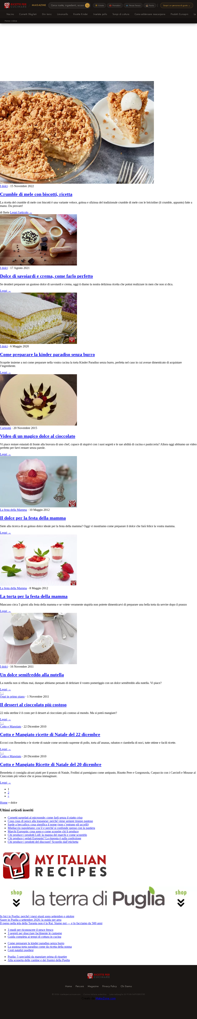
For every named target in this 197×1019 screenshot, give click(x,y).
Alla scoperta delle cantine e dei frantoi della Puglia (39, 960)
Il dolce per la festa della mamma (33, 517)
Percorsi (80, 986)
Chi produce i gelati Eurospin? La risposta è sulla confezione (44, 838)
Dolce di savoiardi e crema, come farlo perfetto (46, 276)
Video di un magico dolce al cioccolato (37, 436)
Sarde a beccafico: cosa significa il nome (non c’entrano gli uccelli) (48, 824)
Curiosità (5, 428)
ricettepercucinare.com (70, 994)
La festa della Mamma (13, 509)
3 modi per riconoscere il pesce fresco (30, 929)
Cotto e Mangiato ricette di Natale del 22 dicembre (50, 734)
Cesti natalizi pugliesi (20, 950)
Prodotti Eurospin (179, 14)
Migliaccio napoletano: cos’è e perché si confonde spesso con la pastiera (51, 828)
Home (7, 20)
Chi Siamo (126, 986)
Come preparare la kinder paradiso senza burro (47, 354)
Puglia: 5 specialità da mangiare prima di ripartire (37, 956)
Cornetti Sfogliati (28, 14)
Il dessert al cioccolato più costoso (33, 704)
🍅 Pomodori (115, 5)
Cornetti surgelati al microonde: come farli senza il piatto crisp (45, 817)
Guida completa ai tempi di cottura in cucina (34, 936)
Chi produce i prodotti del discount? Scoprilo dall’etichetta (43, 841)
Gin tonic (47, 14)
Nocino (10, 14)
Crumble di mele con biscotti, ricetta (36, 194)
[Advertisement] (98, 52)
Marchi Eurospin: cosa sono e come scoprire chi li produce (43, 831)
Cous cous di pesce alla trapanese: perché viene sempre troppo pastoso (50, 821)
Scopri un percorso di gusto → (176, 5)
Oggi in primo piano (12, 696)
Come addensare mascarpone (150, 14)
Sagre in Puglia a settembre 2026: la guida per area (30, 919)
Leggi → (5, 290)
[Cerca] (87, 5)
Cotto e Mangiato (10, 726)
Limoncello (62, 14)
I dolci (4, 186)
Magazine (39, 5)
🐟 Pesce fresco (133, 5)
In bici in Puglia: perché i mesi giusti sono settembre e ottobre (37, 916)
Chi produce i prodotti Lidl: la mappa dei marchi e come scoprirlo (47, 834)
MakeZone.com (106, 998)
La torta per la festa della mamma (34, 596)
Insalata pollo (100, 14)
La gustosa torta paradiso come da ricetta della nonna (40, 946)
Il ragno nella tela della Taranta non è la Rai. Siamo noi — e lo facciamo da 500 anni (51, 923)
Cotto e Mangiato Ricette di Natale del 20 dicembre (50, 764)
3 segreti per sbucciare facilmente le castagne (35, 933)
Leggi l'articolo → (21, 212)
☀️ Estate (99, 5)
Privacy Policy (109, 986)
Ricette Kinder (80, 14)
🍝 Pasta (150, 5)
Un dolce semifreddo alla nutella (32, 674)
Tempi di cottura (120, 14)
